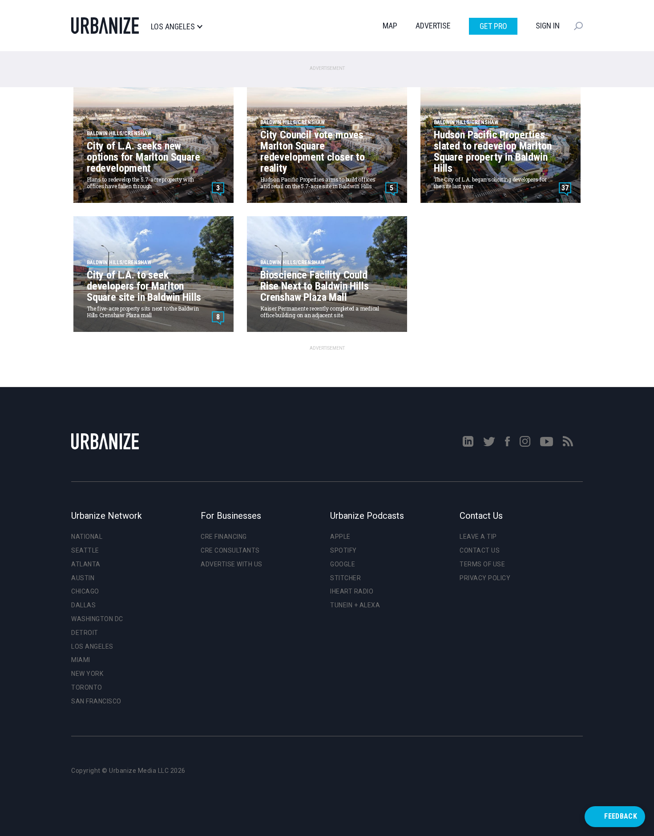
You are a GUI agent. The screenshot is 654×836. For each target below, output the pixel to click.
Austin (82, 578)
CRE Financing (224, 536)
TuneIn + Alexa (355, 605)
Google (342, 564)
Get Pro (493, 26)
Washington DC (97, 618)
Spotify (343, 550)
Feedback (620, 816)
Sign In (548, 25)
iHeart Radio (351, 591)
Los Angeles (173, 27)
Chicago (85, 591)
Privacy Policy (485, 578)
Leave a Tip (478, 536)
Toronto (86, 687)
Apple (340, 536)
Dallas (83, 605)
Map (390, 25)
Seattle (85, 550)
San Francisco (96, 701)
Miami (80, 659)
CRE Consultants (230, 550)
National (86, 536)
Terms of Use (482, 564)
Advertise (433, 25)
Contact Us (480, 550)
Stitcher (345, 578)
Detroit (84, 632)
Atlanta (86, 564)
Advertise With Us (231, 564)
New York (87, 673)
